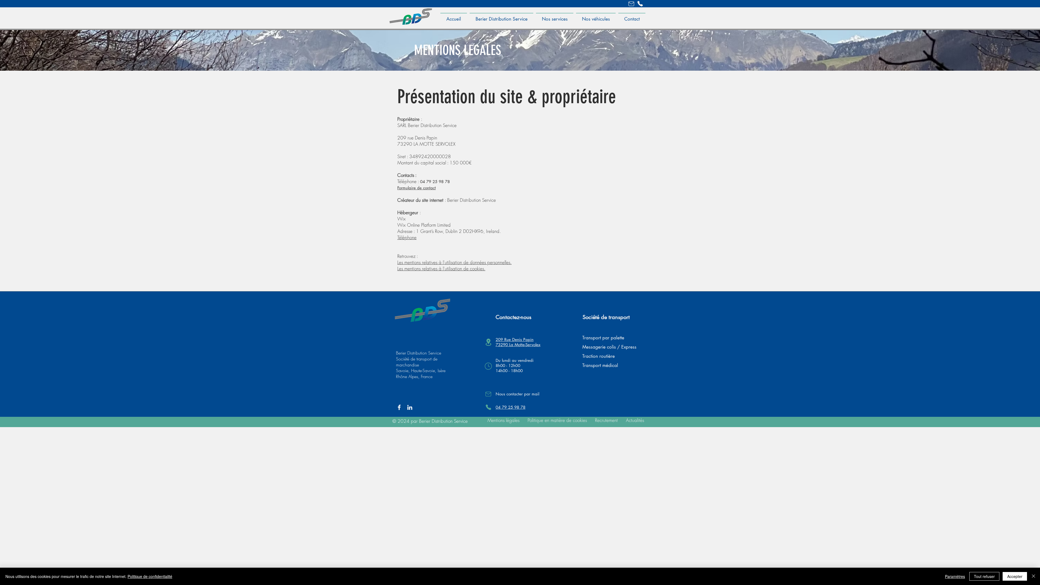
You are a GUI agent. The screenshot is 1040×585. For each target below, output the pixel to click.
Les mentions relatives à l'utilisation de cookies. (441, 268)
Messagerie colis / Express (609, 347)
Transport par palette (603, 338)
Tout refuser (984, 576)
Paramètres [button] (955, 576)
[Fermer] (1033, 576)
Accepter (1014, 576)
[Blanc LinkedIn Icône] (409, 407)
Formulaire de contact (416, 187)
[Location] (488, 342)
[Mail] (631, 3)
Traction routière (598, 356)
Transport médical (600, 365)
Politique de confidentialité (150, 576)
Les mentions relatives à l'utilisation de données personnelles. (454, 262)
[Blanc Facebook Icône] (399, 407)
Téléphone (407, 237)
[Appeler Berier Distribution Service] (640, 3)
